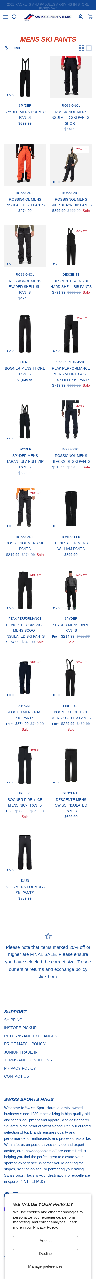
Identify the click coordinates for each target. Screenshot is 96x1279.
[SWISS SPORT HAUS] (48, 17)
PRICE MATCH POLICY (25, 1044)
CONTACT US (16, 1076)
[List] (89, 48)
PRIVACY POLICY (20, 1068)
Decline (45, 1253)
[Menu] (5, 17)
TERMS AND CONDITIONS (28, 1060)
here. (52, 976)
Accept (45, 1240)
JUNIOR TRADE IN (21, 1052)
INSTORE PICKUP (20, 1028)
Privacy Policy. (45, 1227)
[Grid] (81, 48)
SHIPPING (13, 1020)
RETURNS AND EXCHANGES (30, 1036)
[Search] (17, 17)
